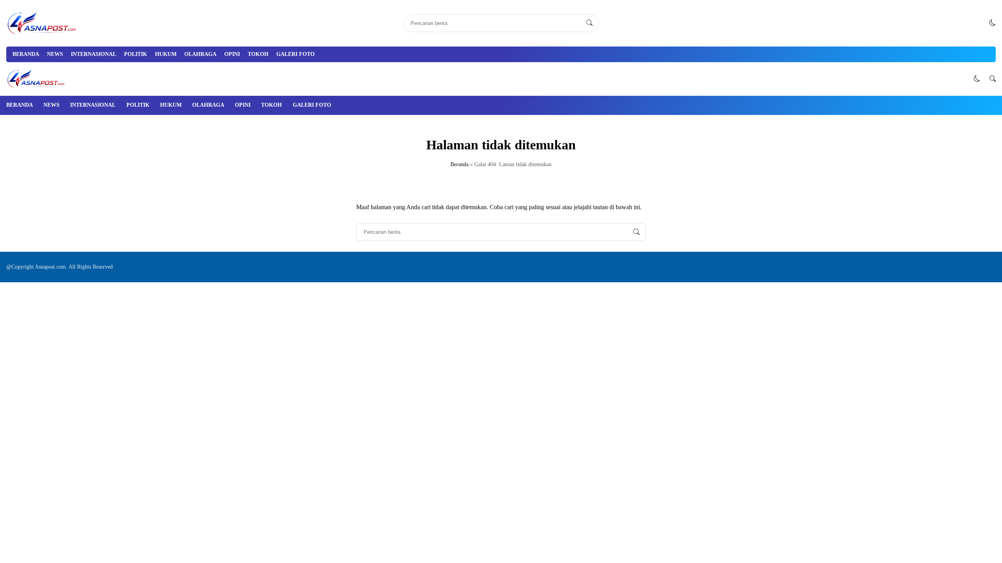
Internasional (93, 54)
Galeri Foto (295, 54)
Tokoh (258, 54)
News (55, 54)
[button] (992, 23)
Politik (135, 54)
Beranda (26, 54)
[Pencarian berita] (589, 23)
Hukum (166, 54)
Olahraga (200, 54)
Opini (232, 54)
